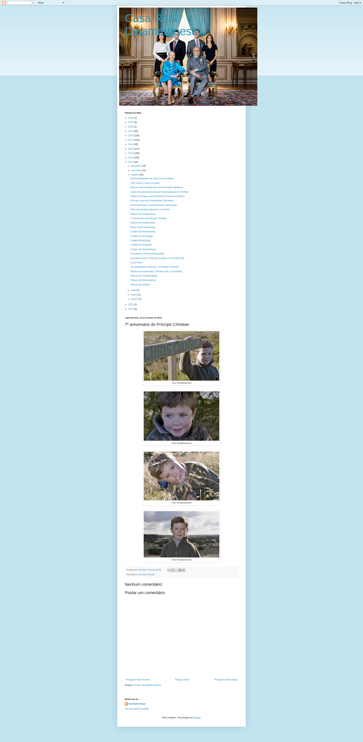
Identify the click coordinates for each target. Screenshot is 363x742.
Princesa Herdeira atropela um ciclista (150, 209)
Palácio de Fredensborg (142, 214)
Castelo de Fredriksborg (142, 231)
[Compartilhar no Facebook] (180, 570)
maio (134, 290)
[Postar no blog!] (173, 570)
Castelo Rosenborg (140, 240)
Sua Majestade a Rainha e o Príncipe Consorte (154, 267)
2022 (131, 122)
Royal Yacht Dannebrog (142, 227)
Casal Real (136, 262)
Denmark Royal (137, 704)
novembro (136, 170)
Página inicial (182, 679)
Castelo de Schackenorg (143, 249)
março (134, 294)
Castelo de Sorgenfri (141, 244)
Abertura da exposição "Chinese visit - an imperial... (156, 271)
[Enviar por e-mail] (169, 570)
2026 (131, 118)
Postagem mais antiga (225, 679)
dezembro (136, 166)
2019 (131, 131)
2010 (131, 309)
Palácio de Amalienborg (142, 222)
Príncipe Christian (147, 574)
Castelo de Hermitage (141, 236)
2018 (131, 135)
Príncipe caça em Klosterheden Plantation (152, 200)
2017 (131, 140)
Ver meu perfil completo (137, 708)
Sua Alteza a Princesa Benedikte (147, 253)
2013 (131, 157)
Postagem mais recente (138, 679)
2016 (131, 144)
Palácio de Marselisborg (142, 280)
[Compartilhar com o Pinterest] (183, 570)
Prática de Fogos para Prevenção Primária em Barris (157, 196)
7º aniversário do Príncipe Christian (148, 218)
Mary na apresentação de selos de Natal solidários (156, 187)
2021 (131, 126)
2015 (131, 149)
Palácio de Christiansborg (143, 275)
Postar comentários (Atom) (147, 685)
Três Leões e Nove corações (145, 183)
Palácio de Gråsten (140, 284)
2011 (131, 304)
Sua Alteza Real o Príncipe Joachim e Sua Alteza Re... (158, 258)
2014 (131, 153)
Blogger (197, 717)
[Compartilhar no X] (176, 570)
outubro (135, 174)
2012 (131, 162)
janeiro (135, 299)
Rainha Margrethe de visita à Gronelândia (152, 178)
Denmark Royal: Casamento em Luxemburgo (153, 205)
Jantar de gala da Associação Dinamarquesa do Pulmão (159, 192)
